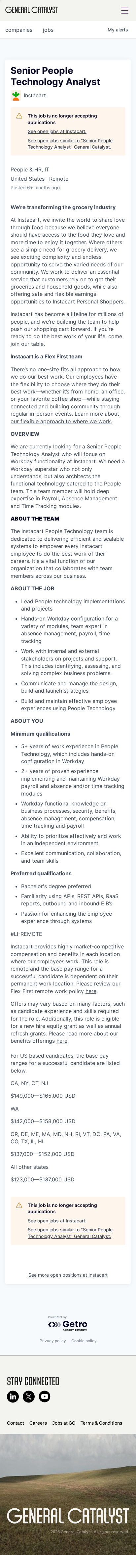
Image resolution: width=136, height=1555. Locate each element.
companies (18, 29)
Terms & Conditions (101, 1423)
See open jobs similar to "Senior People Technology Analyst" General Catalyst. (70, 144)
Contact (15, 1423)
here (90, 991)
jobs (48, 29)
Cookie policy (84, 1340)
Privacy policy (53, 1340)
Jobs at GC (63, 1423)
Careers (38, 1423)
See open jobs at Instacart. (57, 131)
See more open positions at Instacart (68, 1275)
